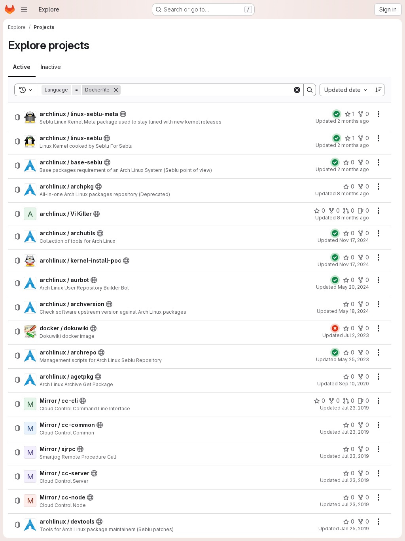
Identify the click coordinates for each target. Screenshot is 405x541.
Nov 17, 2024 (354, 240)
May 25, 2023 (353, 359)
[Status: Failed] (335, 328)
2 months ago (353, 121)
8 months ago (353, 193)
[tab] (22, 67)
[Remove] (116, 90)
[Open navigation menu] (24, 9)
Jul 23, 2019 (355, 408)
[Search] (309, 90)
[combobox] (345, 90)
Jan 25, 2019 (354, 528)
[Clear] (297, 90)
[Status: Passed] (336, 114)
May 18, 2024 (354, 311)
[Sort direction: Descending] (378, 90)
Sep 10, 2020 (354, 384)
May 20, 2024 (353, 287)
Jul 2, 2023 (356, 335)
